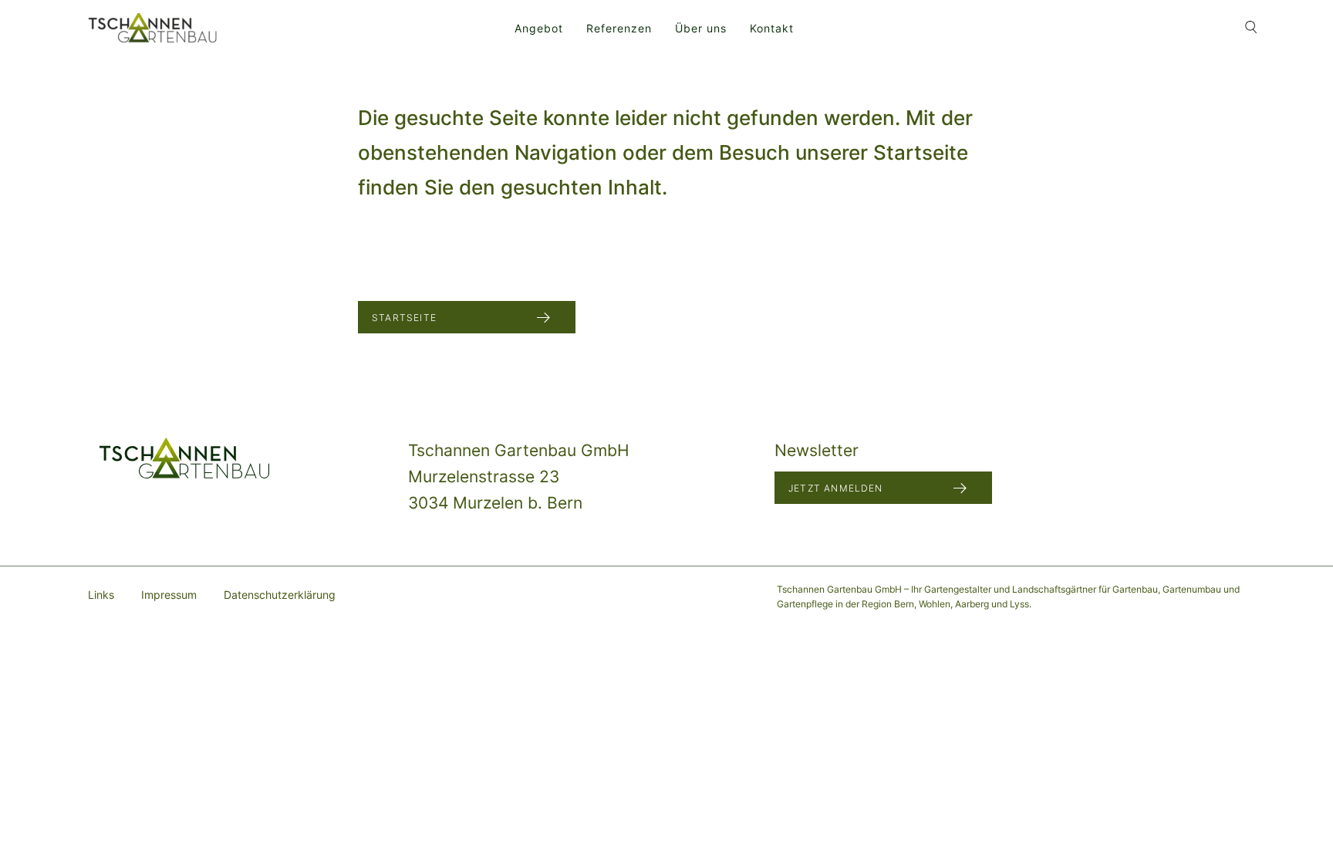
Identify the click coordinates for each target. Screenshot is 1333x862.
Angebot (539, 28)
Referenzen (619, 28)
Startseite (404, 317)
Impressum (169, 594)
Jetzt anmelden (835, 488)
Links (101, 594)
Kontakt (772, 28)
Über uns (701, 28)
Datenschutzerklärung (280, 594)
